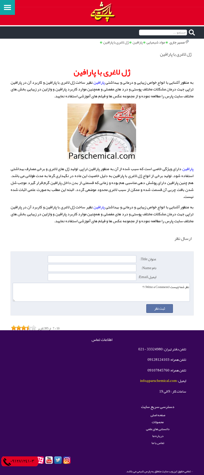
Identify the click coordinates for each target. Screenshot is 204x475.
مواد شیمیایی (156, 42)
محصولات (158, 422)
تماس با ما (158, 442)
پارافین (138, 42)
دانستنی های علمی (157, 429)
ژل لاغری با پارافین (116, 42)
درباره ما (157, 436)
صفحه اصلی (158, 415)
